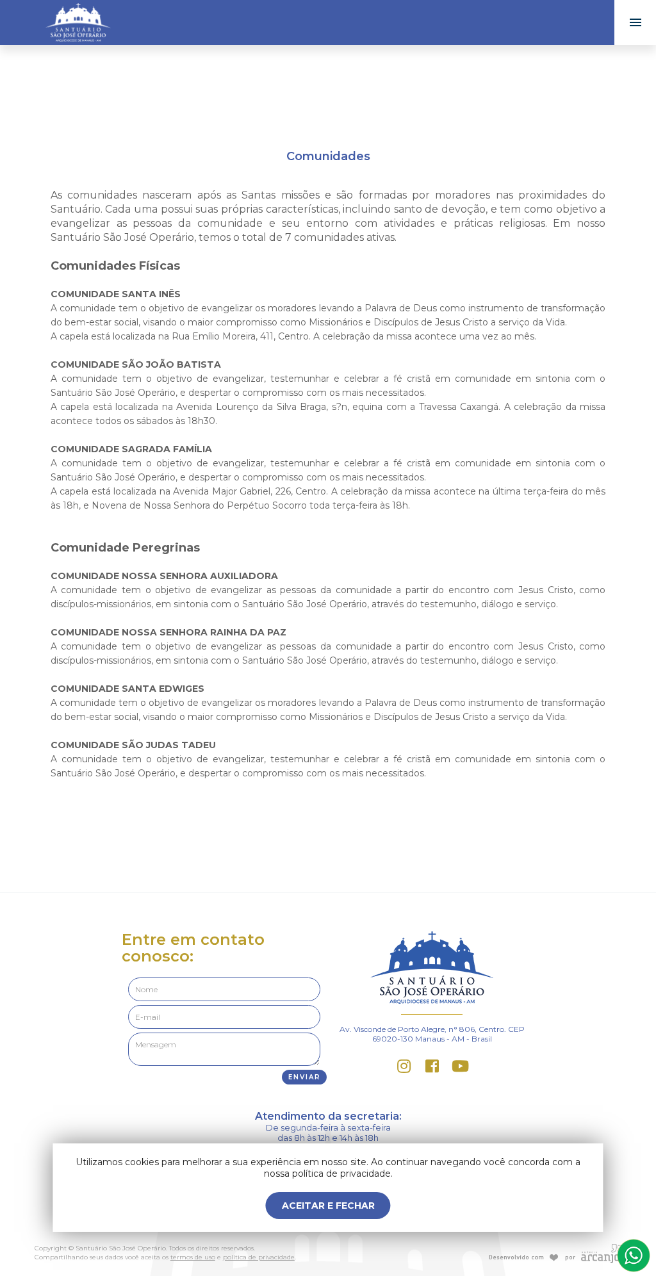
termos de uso (192, 1257)
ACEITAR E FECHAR (328, 1205)
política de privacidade (259, 1257)
